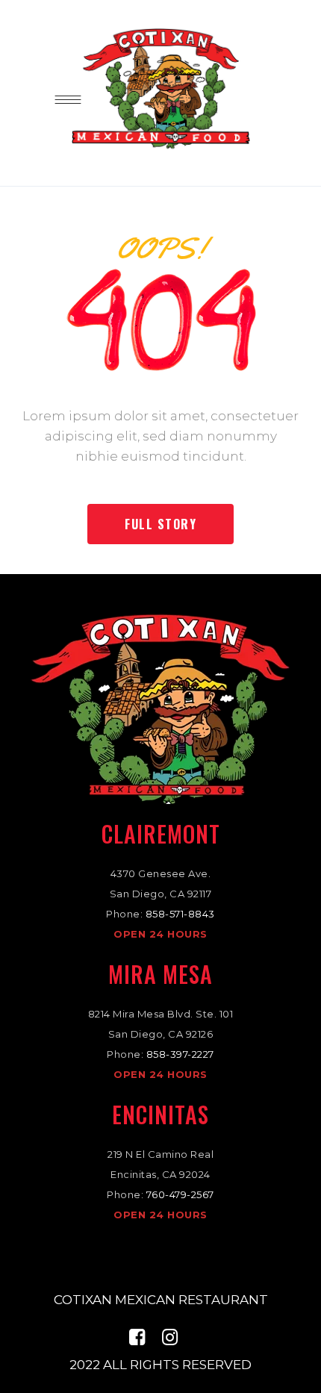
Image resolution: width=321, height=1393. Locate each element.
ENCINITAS (160, 1114)
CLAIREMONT (161, 833)
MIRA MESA (160, 974)
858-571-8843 (180, 914)
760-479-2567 (180, 1194)
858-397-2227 (180, 1054)
